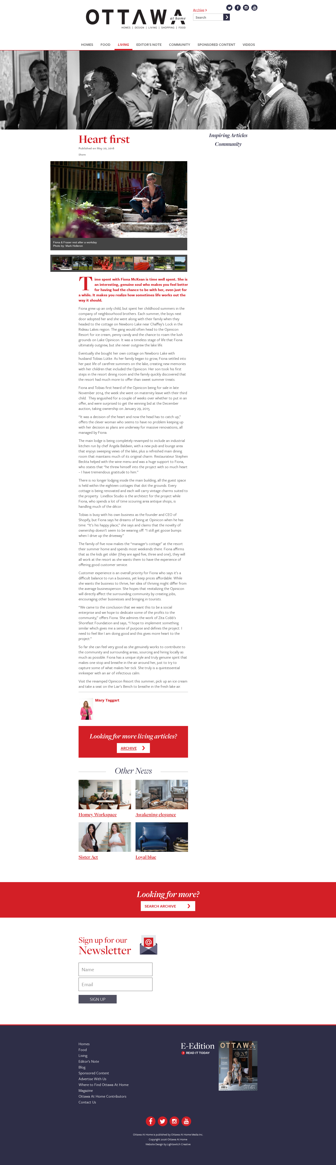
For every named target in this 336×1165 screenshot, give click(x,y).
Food (83, 1049)
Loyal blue (146, 857)
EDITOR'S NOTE (149, 44)
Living (83, 1055)
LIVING (123, 44)
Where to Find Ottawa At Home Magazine (104, 1087)
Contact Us (87, 1102)
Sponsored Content (94, 1072)
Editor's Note (89, 1061)
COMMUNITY (179, 44)
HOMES (87, 44)
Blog (82, 1067)
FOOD (105, 44)
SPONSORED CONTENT (216, 44)
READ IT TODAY (198, 1053)
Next (193, 206)
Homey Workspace (98, 814)
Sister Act (88, 857)
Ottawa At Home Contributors (102, 1096)
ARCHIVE (129, 748)
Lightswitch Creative (179, 1144)
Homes (84, 1043)
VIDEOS (249, 44)
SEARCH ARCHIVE (160, 906)
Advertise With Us (92, 1078)
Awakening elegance (156, 814)
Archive (198, 9)
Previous (44, 206)
